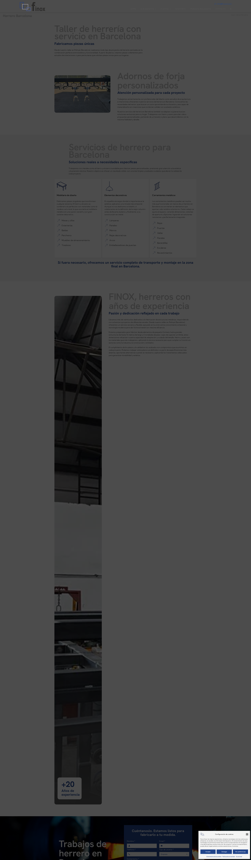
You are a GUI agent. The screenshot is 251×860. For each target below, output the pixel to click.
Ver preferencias (240, 852)
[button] (247, 834)
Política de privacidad (228, 856)
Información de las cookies (213, 856)
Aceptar (208, 852)
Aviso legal (239, 856)
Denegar (224, 852)
